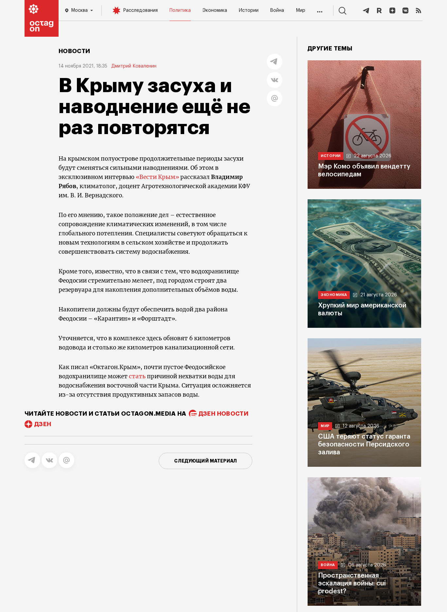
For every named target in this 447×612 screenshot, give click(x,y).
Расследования (140, 10)
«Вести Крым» (157, 177)
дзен (42, 424)
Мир (300, 10)
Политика (180, 10)
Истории (249, 10)
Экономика (215, 10)
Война (277, 10)
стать (137, 376)
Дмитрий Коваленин (133, 66)
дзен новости (223, 414)
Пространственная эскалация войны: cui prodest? (352, 583)
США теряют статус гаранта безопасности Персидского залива (364, 444)
